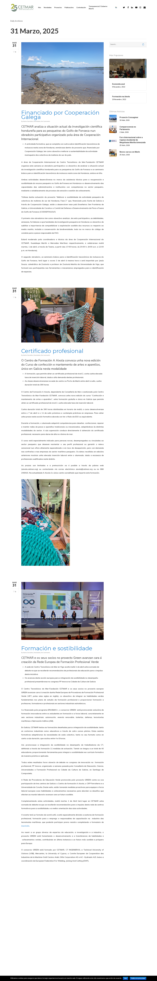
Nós (39, 7)
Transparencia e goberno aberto (98, 7)
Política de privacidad (138, 978)
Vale (125, 978)
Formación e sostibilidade (56, 648)
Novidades (48, 7)
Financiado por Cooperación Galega (60, 114)
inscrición (25, 826)
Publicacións (69, 7)
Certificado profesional (52, 351)
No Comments (45, 121)
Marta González (28, 121)
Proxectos (58, 7)
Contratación (81, 7)
